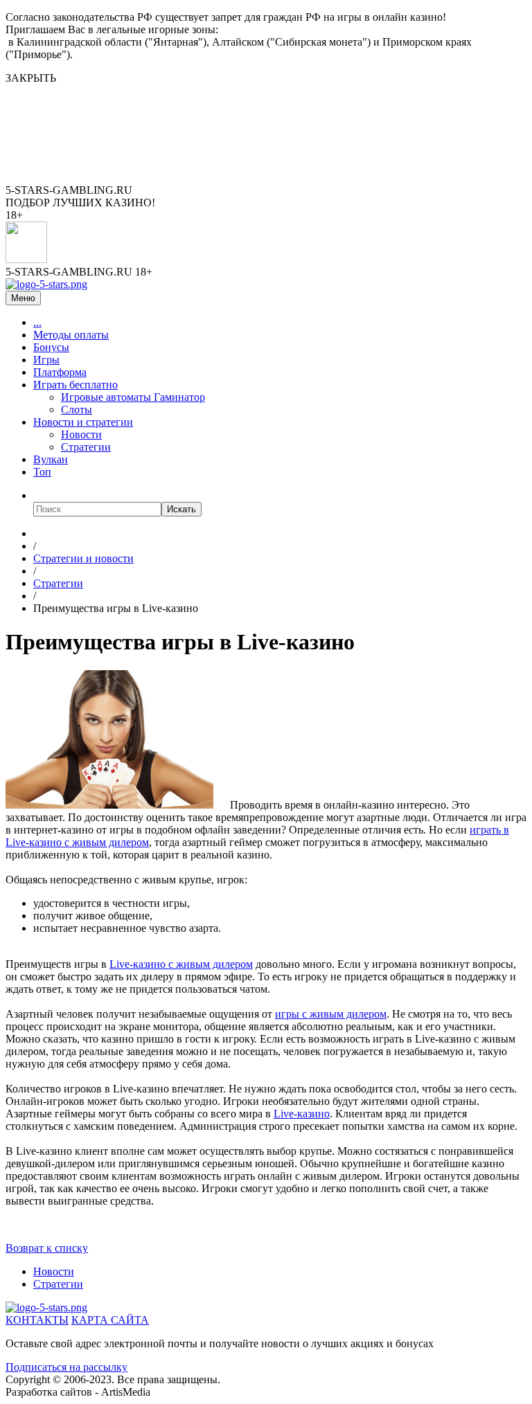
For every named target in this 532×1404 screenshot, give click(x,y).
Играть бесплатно (75, 384)
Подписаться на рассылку (66, 1367)
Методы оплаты (71, 335)
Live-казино (302, 1113)
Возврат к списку (47, 1248)
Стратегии (86, 447)
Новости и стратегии (83, 422)
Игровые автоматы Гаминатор (133, 397)
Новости (81, 434)
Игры (46, 360)
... (37, 322)
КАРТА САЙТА (110, 1320)
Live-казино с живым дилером (181, 964)
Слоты (76, 409)
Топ (42, 472)
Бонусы (51, 347)
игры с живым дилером (331, 1014)
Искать (181, 509)
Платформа (60, 372)
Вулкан (50, 459)
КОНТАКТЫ (37, 1320)
